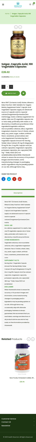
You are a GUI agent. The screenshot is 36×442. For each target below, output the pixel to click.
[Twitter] (9, 179)
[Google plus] (20, 179)
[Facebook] (4, 179)
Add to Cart (11, 93)
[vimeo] (14, 179)
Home (7, 14)
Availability (5, 77)
